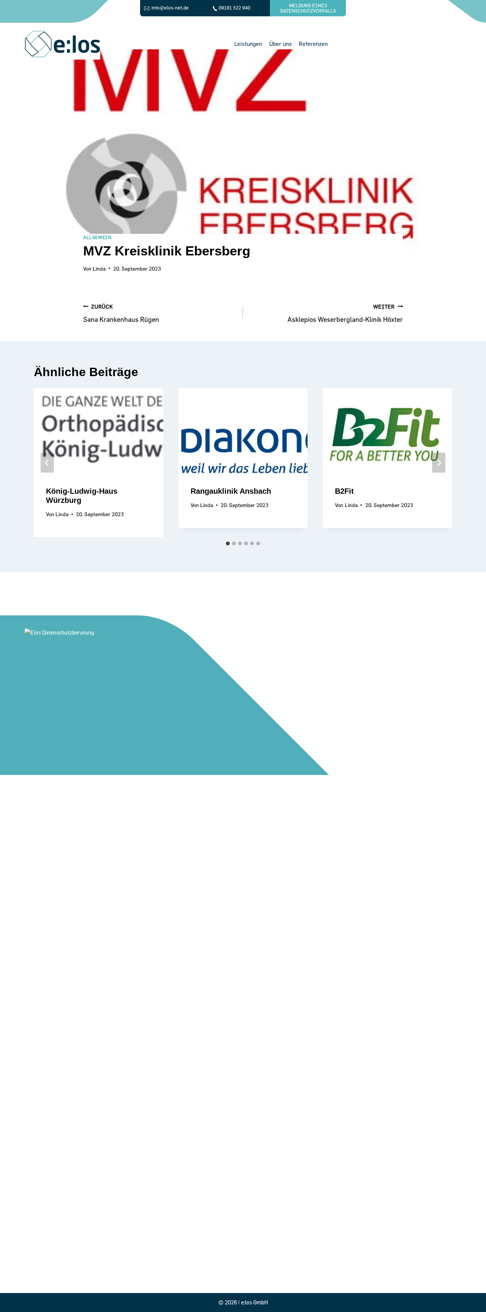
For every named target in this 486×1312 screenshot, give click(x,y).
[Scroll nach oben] (468, 1290)
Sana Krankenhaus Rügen (121, 313)
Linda (99, 268)
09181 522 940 (234, 8)
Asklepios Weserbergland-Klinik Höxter (345, 313)
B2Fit (344, 491)
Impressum (121, 1273)
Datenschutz (122, 1263)
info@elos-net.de (170, 8)
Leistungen (248, 43)
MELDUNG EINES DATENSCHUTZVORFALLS (308, 8)
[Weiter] (438, 463)
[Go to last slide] (47, 463)
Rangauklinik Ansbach (231, 491)
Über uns (280, 43)
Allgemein (97, 237)
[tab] (228, 543)
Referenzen (313, 43)
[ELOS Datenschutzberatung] (62, 44)
